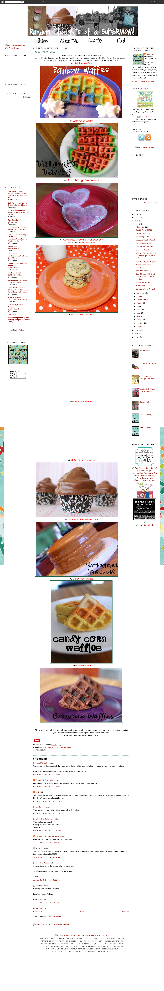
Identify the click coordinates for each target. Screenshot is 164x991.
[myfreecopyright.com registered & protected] (82, 936)
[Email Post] (60, 745)
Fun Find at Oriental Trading (17, 299)
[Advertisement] (15, 142)
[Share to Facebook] (41, 750)
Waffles (67, 747)
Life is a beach (13, 222)
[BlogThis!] (37, 750)
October (140, 296)
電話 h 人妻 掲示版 (14, 275)
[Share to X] (39, 750)
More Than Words (42, 863)
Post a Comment (39, 908)
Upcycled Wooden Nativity (146, 240)
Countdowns (45, 747)
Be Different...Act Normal (17, 203)
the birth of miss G (14, 267)
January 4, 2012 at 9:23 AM (47, 880)
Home (82, 912)
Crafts (55, 747)
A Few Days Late (142, 237)
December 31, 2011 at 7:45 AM (48, 787)
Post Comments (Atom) (52, 916)
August (139, 303)
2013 (137, 218)
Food (61, 747)
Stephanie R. (40, 807)
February (140, 323)
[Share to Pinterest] (44, 750)
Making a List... (142, 286)
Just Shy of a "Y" (14, 220)
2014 (137, 214)
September (141, 300)
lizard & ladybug (14, 297)
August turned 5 (13, 248)
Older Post (125, 912)
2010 (137, 330)
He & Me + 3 (12, 314)
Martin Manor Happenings (18, 280)
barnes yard (12, 246)
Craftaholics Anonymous (17, 227)
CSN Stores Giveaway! (147, 363)
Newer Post (37, 912)
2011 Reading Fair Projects (146, 261)
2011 (137, 224)
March (139, 320)
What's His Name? (143, 282)
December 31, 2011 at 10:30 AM (48, 831)
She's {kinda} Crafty (15, 288)
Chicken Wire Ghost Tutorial (17, 205)
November (141, 293)
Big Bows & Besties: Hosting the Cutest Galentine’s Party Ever (17, 195)
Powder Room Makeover (16, 229)
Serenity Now (13, 254)
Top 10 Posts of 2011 (44, 51)
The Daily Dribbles (15, 273)
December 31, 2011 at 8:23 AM (48, 813)
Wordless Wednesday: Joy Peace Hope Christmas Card (146, 255)
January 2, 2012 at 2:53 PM (47, 843)
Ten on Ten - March (14, 282)
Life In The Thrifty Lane (44, 819)
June (139, 310)
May (138, 313)
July (138, 306)
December (141, 227)
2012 (137, 221)
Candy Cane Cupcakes (144, 247)
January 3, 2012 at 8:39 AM (47, 857)
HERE (138, 119)
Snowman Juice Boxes (144, 250)
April (139, 316)
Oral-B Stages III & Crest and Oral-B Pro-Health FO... (145, 276)
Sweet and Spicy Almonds (146, 289)
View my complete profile (143, 81)
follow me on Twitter (150, 203)
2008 (137, 337)
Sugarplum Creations (16, 210)
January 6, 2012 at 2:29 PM (47, 903)
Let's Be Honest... (14, 309)
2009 (137, 334)
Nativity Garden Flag (143, 271)
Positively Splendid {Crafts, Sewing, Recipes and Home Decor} (19, 320)
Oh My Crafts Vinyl (143, 233)
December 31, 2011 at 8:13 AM (48, 801)
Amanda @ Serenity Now (45, 780)
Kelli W (150, 54)
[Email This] (34, 750)
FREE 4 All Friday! (145, 415)
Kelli (37, 792)
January (140, 326)
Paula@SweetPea (42, 763)
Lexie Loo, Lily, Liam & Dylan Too (48, 836)
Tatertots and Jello (15, 191)
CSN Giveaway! (144, 350)
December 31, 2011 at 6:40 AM (48, 775)
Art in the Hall (144, 402)
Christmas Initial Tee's (144, 243)
